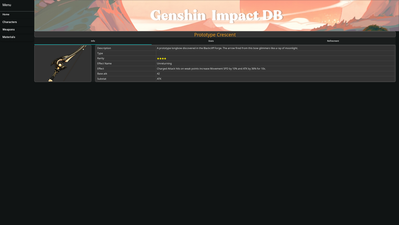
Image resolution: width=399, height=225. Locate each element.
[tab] (93, 41)
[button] (17, 22)
